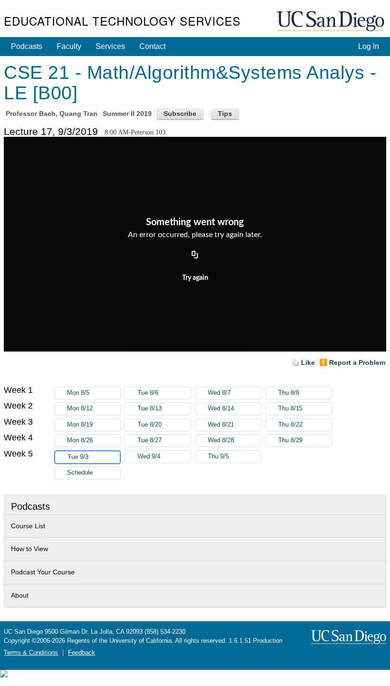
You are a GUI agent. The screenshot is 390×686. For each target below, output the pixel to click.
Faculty (69, 46)
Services (110, 46)
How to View (29, 549)
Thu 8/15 (290, 408)
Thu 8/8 (288, 393)
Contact (152, 46)
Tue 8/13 (149, 408)
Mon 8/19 (80, 424)
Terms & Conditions (31, 652)
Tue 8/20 (149, 424)
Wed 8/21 (221, 424)
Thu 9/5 (218, 456)
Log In (368, 46)
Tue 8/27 (149, 440)
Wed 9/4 (148, 456)
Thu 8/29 (290, 440)
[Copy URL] (195, 255)
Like (308, 362)
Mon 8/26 (80, 440)
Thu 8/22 (290, 424)
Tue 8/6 (147, 393)
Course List (28, 526)
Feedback (81, 652)
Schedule (80, 472)
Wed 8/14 (221, 408)
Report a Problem (357, 362)
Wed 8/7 (219, 393)
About (20, 595)
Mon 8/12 (80, 408)
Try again (195, 278)
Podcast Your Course (43, 572)
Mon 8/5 (78, 393)
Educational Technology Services (122, 20)
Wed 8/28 (221, 440)
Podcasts (26, 46)
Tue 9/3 (78, 457)
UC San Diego (331, 22)
